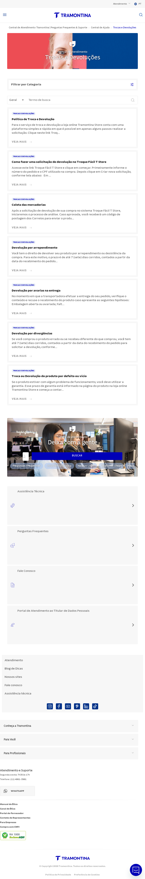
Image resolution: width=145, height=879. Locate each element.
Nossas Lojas (86, 465)
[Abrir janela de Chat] (136, 870)
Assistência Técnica (59, 465)
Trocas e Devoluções (124, 27)
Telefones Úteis (111, 465)
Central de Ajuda (100, 27)
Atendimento (120, 4)
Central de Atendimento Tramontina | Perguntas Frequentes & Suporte (48, 27)
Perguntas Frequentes (26, 465)
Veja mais (19, 141)
